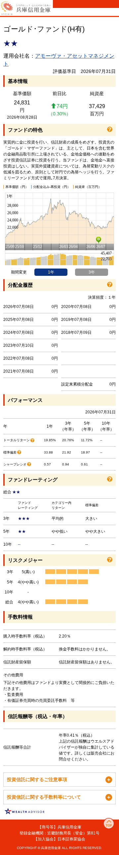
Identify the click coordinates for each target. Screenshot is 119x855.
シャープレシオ (14, 464)
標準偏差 (10, 452)
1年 (51, 272)
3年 (92, 272)
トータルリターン (16, 440)
